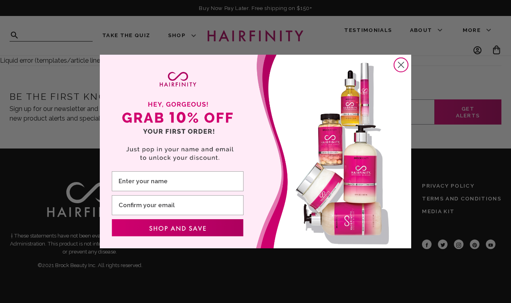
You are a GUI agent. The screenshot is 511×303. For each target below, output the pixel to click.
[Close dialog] (401, 65)
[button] (178, 228)
